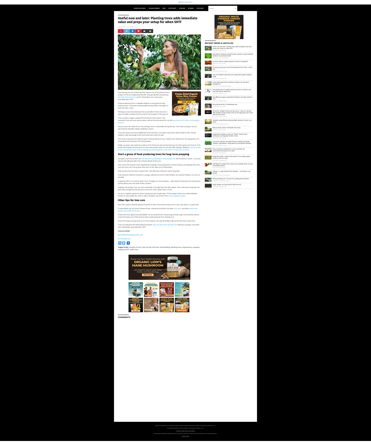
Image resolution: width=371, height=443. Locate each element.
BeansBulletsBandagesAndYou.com (130, 235)
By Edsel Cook (223, 50)
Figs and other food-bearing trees (165, 225)
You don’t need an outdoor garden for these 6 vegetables (230, 61)
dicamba (191, 8)
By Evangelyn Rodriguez (225, 86)
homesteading (165, 247)
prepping (121, 249)
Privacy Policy (185, 436)
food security (146, 247)
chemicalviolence (140, 8)
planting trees (176, 247)
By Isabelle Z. (223, 138)
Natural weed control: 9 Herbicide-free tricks (227, 128)
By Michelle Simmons (225, 175)
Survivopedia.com (124, 239)
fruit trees (155, 247)
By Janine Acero (223, 71)
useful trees (134, 249)
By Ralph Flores (223, 78)
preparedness (187, 247)
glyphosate (172, 8)
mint (175, 208)
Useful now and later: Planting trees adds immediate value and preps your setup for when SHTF (232, 47)
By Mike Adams (223, 116)
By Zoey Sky (223, 63)
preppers (196, 247)
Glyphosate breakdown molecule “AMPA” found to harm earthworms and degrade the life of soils (230, 135)
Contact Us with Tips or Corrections (185, 431)
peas (179, 208)
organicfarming (154, 8)
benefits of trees (135, 247)
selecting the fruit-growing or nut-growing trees (158, 159)
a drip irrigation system (176, 196)
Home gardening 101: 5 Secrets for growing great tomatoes (231, 179)
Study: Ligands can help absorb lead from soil (227, 184)
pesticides (200, 8)
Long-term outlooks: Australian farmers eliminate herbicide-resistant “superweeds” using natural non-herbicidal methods (232, 142)
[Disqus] (159, 344)
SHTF (127, 249)
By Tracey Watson (224, 58)
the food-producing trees (127, 97)
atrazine (182, 8)
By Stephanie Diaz (224, 124)
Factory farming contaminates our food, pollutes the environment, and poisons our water (229, 150)
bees (164, 8)
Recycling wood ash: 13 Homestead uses (225, 104)
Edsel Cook (133, 27)
